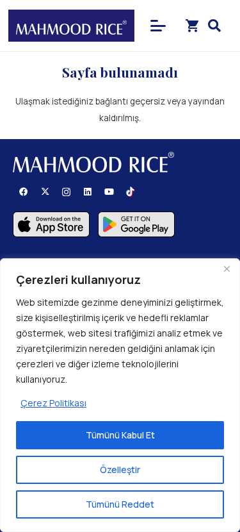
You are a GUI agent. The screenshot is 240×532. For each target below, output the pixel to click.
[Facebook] (23, 192)
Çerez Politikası (53, 403)
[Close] (226, 269)
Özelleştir (120, 469)
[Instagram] (66, 192)
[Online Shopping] (192, 25)
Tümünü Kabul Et (120, 435)
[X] (45, 192)
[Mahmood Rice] (71, 26)
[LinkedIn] (87, 192)
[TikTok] (130, 192)
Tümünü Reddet (120, 504)
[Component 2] (51, 224)
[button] (158, 25)
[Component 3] (136, 224)
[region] (120, 395)
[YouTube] (109, 192)
